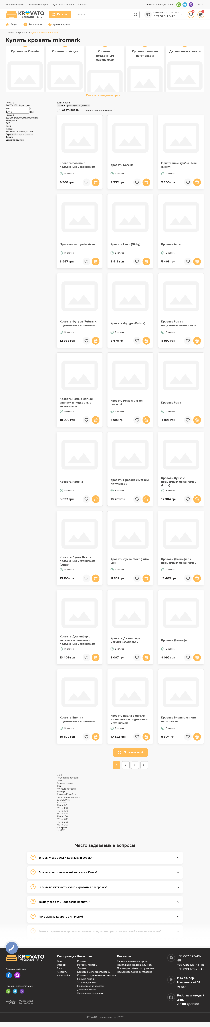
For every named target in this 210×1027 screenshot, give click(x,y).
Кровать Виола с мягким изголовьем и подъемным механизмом (129, 719)
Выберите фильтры (24, 134)
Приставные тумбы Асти (77, 244)
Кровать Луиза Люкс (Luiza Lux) (130, 561)
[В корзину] (95, 182)
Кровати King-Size (66, 794)
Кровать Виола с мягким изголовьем (178, 719)
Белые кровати (65, 783)
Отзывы (61, 964)
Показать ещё (133, 752)
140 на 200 (63, 821)
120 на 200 (62, 819)
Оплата (82, 4)
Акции (14, 24)
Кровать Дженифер (175, 640)
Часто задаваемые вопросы (132, 961)
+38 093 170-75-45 (190, 969)
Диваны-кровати (86, 989)
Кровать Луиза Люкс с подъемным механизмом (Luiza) (77, 561)
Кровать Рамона (71, 482)
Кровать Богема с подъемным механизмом (77, 165)
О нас (60, 961)
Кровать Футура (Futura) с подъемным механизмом (78, 323)
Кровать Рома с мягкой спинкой (127, 402)
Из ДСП (61, 830)
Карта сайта (63, 975)
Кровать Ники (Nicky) (125, 244)
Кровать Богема (122, 165)
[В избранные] (86, 182)
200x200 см (63, 799)
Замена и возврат (38, 4)
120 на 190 (62, 808)
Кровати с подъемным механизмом (96, 975)
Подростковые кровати (90, 986)
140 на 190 (62, 810)
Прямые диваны (86, 978)
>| (144, 765)
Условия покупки (15, 4)
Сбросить (10, 134)
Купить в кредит (62, 24)
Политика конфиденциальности (134, 964)
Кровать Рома (171, 402)
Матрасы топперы (87, 964)
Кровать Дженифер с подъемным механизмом (178, 561)
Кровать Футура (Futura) (128, 323)
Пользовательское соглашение (134, 971)
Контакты (62, 971)
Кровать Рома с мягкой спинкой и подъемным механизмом (76, 403)
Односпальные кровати (90, 993)
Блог (59, 968)
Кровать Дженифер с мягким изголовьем (126, 640)
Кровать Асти (171, 244)
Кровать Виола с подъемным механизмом (77, 719)
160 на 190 (62, 813)
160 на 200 (63, 824)
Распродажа (35, 24)
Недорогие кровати (68, 777)
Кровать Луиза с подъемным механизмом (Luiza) (178, 482)
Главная (10, 32)
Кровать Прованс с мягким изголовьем (130, 481)
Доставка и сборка (63, 4)
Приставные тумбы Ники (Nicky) (179, 165)
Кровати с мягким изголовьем (93, 971)
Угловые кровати (66, 788)
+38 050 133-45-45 (190, 965)
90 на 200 (62, 816)
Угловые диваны (86, 982)
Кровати (22, 32)
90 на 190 (62, 805)
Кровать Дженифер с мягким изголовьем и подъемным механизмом (77, 640)
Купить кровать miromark (44, 32)
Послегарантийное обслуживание (136, 968)
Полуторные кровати (68, 797)
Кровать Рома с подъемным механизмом (178, 323)
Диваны (81, 968)
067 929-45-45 (164, 16)
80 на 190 (62, 802)
